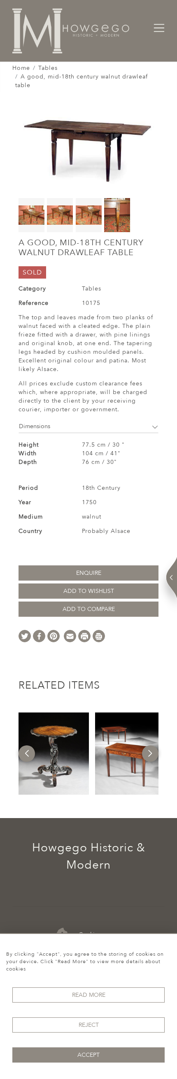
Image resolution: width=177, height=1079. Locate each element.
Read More (88, 995)
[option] (54, 753)
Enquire (88, 573)
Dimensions (34, 426)
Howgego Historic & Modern (88, 856)
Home (21, 68)
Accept (88, 1055)
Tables (48, 68)
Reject (89, 1025)
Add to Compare (89, 609)
